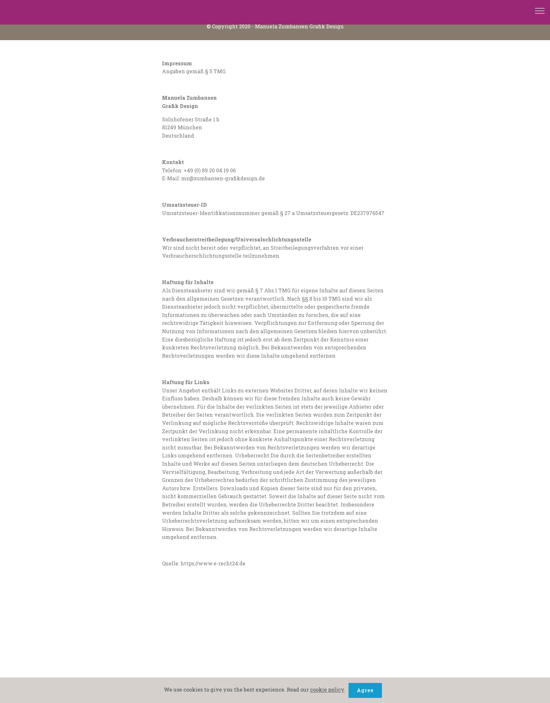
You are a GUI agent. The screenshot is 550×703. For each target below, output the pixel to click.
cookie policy (327, 689)
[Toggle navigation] (540, 10)
